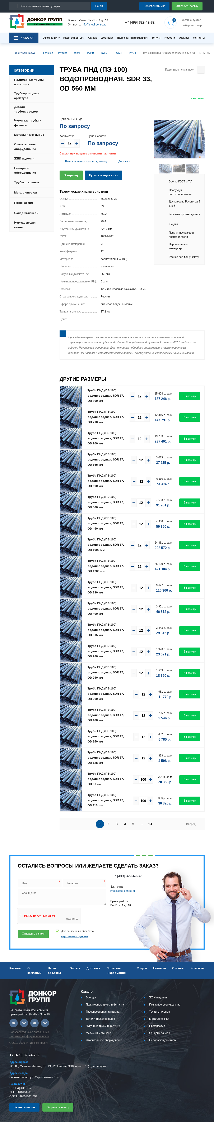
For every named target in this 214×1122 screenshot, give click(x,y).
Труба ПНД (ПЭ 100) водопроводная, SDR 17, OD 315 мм (106, 630)
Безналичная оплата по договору (86, 161)
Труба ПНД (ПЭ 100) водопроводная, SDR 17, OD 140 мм (106, 736)
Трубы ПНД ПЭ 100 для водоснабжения (134, 53)
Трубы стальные (26, 182)
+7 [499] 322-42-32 (24, 1055)
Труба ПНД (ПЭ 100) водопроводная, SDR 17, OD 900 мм (106, 438)
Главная (48, 53)
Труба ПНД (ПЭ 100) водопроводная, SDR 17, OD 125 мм (106, 757)
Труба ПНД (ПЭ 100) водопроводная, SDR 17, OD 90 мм (106, 779)
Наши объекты (72, 37)
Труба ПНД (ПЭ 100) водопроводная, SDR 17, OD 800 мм (106, 395)
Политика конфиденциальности (29, 1036)
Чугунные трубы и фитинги (27, 123)
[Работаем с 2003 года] (35, 21)
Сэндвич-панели (26, 213)
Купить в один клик (103, 175)
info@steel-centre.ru (94, 24)
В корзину (71, 175)
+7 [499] (139, 22)
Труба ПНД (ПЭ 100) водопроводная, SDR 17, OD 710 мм (106, 417)
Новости (169, 37)
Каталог (62, 53)
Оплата (92, 37)
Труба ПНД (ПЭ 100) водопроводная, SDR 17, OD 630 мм (106, 587)
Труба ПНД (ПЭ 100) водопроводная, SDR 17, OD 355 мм (106, 459)
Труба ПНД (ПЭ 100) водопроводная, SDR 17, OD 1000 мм (106, 545)
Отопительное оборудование (25, 147)
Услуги (156, 37)
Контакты (199, 37)
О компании (50, 37)
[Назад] (156, 168)
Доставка (107, 37)
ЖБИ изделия (24, 158)
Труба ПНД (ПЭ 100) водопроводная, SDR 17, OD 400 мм (106, 608)
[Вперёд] (202, 168)
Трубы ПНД (119, 53)
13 (150, 824)
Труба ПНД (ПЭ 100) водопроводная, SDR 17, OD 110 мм (106, 800)
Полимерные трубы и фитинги (77, 53)
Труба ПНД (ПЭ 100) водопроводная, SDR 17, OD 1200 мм (106, 566)
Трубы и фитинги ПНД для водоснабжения (105, 53)
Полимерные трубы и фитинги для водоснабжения (91, 53)
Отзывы (184, 37)
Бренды (91, 997)
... (141, 824)
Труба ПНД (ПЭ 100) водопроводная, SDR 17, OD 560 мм (106, 502)
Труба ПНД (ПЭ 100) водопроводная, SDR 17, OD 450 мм (106, 523)
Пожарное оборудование (25, 170)
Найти (99, 6)
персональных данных (74, 936)
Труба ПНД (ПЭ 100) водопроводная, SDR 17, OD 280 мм (106, 651)
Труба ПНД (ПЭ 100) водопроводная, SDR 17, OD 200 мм (106, 694)
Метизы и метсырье (29, 134)
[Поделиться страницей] (201, 69)
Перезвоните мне (24, 1107)
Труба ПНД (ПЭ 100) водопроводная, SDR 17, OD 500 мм (106, 481)
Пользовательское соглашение (29, 1031)
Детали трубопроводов (26, 109)
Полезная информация (131, 37)
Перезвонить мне (154, 6)
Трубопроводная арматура (26, 96)
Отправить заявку (187, 6)
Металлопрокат (25, 192)
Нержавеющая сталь (25, 225)
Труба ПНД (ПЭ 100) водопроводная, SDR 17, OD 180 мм (106, 715)
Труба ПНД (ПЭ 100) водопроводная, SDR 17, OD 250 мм (106, 672)
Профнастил (23, 202)
